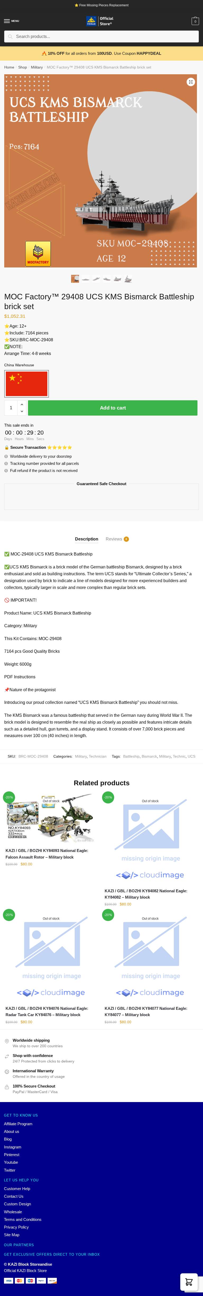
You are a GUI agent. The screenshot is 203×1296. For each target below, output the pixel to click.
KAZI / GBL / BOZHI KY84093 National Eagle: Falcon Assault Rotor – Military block (47, 853)
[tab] (86, 535)
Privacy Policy (16, 1227)
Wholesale (13, 1212)
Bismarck (149, 756)
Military (37, 67)
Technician (98, 756)
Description (86, 539)
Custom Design (17, 1204)
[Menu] (7, 21)
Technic (179, 756)
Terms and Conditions (22, 1219)
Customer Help (17, 1188)
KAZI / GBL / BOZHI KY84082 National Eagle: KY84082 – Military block (146, 894)
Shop (22, 67)
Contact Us (14, 1196)
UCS (191, 756)
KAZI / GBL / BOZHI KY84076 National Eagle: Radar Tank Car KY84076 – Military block (47, 1011)
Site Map (11, 1234)
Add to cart (113, 408)
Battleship (131, 756)
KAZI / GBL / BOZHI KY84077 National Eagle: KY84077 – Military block (146, 1011)
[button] (189, 1282)
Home (9, 67)
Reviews (114, 539)
